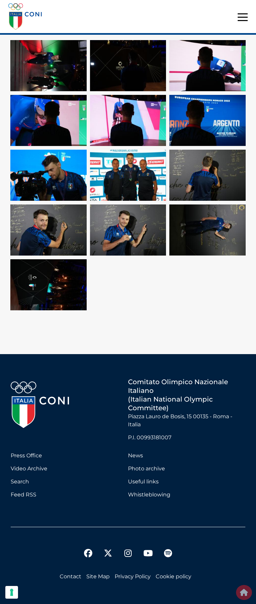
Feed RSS (23, 494)
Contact (70, 576)
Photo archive (146, 468)
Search (20, 481)
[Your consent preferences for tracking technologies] (11, 592)
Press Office (26, 455)
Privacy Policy (133, 576)
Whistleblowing (149, 494)
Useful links (143, 481)
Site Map (98, 576)
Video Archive (29, 468)
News (135, 455)
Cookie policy (173, 576)
